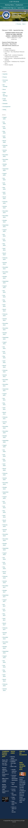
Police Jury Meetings (5, 94)
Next (23, 24)
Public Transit (13, 798)
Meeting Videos (13, 757)
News (4, 89)
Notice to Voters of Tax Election (14, 809)
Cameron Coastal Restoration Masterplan (14, 778)
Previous (19, 24)
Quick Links (13, 766)
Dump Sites (13, 783)
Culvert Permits (14, 789)
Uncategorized (5, 106)
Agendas (5, 74)
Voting (4, 109)
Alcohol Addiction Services (14, 771)
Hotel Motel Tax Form (14, 803)
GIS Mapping (14, 793)
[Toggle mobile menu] (25, 11)
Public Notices (5, 99)
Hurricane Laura (5, 80)
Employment (14, 760)
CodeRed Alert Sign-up (13, 763)
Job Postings (5, 85)
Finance (5, 77)
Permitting (14, 786)
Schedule (5, 103)
